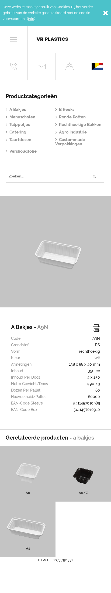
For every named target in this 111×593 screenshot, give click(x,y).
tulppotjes (19, 124)
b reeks (66, 109)
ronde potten (72, 117)
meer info (27, 484)
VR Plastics (52, 39)
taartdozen (20, 139)
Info (31, 19)
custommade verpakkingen (70, 141)
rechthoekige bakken (80, 124)
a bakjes (17, 109)
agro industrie (73, 132)
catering (17, 132)
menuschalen (22, 117)
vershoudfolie (23, 151)
